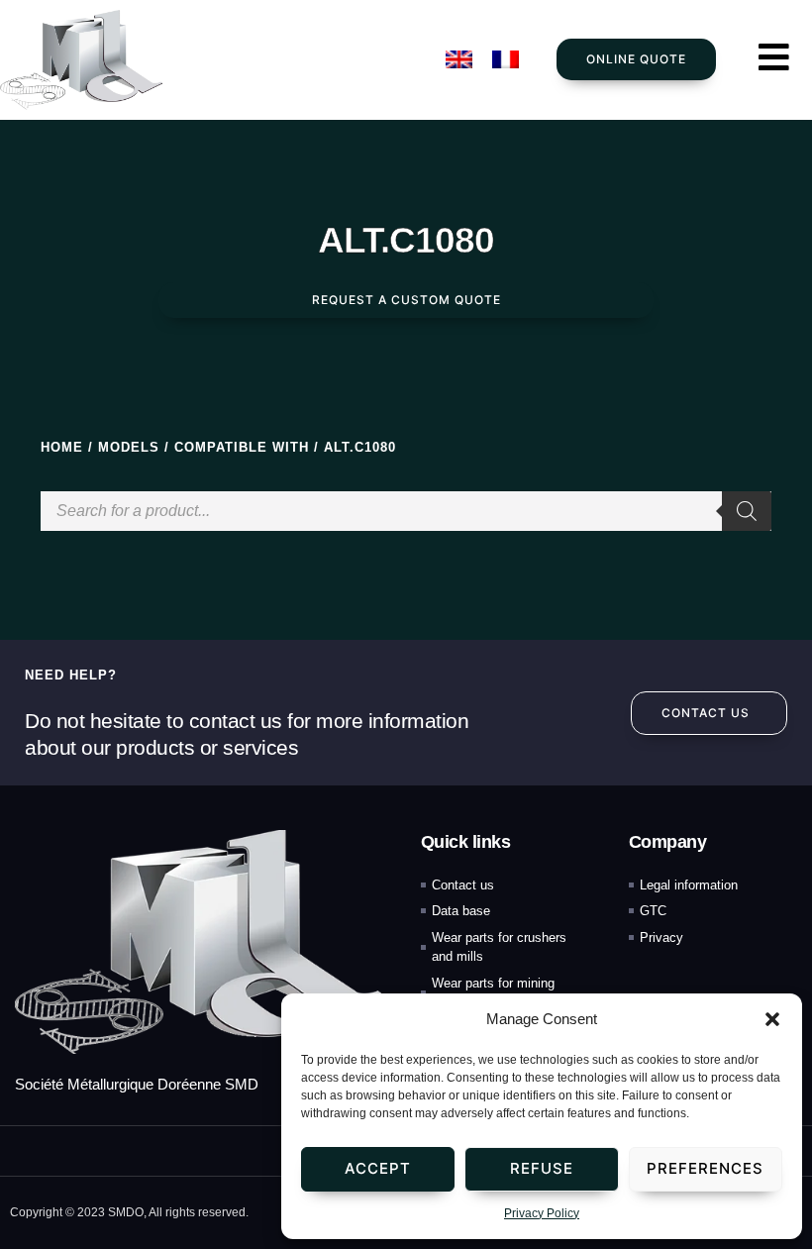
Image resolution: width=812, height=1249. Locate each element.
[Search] (746, 511)
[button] (772, 1019)
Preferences (705, 1168)
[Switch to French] (505, 60)
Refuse (541, 1168)
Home (62, 447)
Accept (378, 1168)
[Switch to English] (459, 60)
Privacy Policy (541, 1213)
